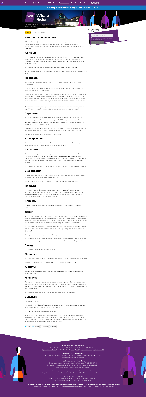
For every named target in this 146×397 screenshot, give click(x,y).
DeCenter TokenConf (60, 355)
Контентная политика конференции (73, 387)
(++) (45, 2)
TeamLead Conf (82, 355)
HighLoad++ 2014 (86, 350)
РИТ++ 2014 (85, 348)
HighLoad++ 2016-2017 (49, 350)
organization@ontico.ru (82, 367)
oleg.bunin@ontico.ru (78, 365)
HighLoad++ (49, 355)
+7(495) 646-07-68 (90, 363)
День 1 (72, 348)
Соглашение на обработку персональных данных (102, 384)
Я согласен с (101, 39)
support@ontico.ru (77, 363)
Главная (28, 32)
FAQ (49, 2)
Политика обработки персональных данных (67, 384)
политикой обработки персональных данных (101, 39)
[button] (28, 326)
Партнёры (74, 2)
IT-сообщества (85, 2)
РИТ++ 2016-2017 (54, 348)
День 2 (77, 348)
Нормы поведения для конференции (101, 387)
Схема (55, 2)
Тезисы (40, 2)
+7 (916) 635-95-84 (92, 365)
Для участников (64, 2)
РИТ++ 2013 (93, 348)
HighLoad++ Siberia (94, 355)
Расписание (29, 2)
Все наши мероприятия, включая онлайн (73, 357)
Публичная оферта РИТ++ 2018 (39, 384)
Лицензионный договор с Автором (45, 387)
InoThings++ (72, 355)
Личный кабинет (96, 3)
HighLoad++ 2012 (98, 350)
